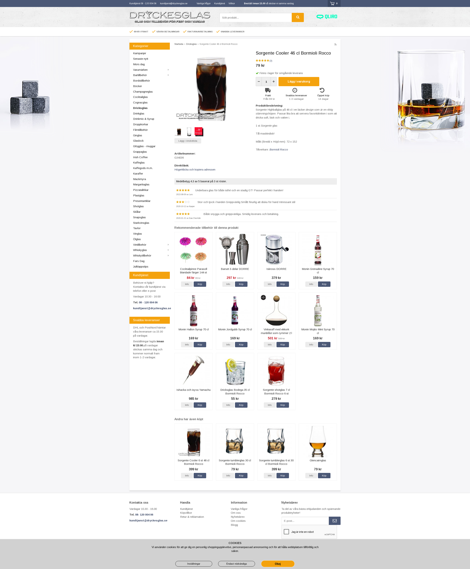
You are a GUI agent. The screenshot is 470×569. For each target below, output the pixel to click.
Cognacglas (140, 102)
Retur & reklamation (192, 516)
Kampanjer (139, 53)
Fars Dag (138, 261)
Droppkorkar (140, 124)
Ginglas (137, 135)
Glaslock (138, 140)
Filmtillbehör (140, 129)
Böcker (137, 86)
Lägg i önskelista (187, 140)
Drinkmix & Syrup (143, 118)
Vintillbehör (139, 244)
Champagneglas (143, 91)
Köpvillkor (186, 512)
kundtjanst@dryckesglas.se (173, 3)
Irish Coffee (140, 157)
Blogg (234, 524)
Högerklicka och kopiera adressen (194, 169)
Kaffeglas (139, 162)
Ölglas (137, 239)
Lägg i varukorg (299, 81)
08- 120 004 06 (144, 514)
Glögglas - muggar (144, 146)
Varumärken (140, 69)
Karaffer (138, 173)
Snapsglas (139, 217)
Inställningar (193, 563)
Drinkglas (138, 113)
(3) (271, 61)
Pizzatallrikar (141, 189)
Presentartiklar (142, 200)
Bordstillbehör (141, 80)
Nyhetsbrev (238, 516)
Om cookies (238, 520)
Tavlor (137, 228)
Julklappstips (140, 266)
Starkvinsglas (141, 222)
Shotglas (138, 206)
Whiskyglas (140, 250)
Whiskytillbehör (142, 255)
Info (187, 284)
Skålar (137, 211)
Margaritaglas (141, 184)
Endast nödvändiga (236, 563)
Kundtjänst (219, 3)
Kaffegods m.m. (143, 168)
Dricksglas (140, 108)
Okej (278, 563)
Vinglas (137, 233)
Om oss (236, 512)
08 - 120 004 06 (148, 302)
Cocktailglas (140, 96)
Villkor (232, 3)
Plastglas (138, 195)
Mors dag (139, 64)
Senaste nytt (140, 58)
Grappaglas (140, 151)
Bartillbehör (140, 75)
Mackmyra (139, 179)
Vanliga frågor (204, 3)
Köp (200, 284)
